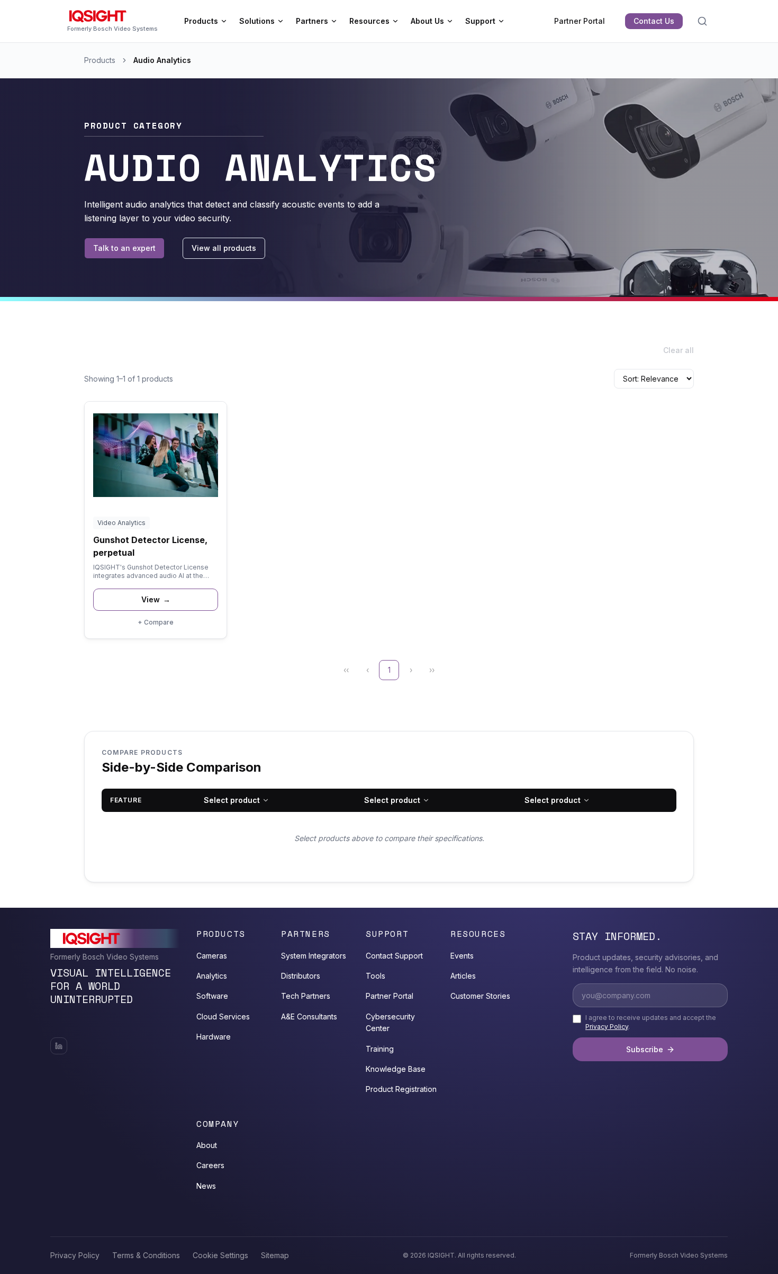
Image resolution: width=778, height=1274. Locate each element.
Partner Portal (579, 20)
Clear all (678, 350)
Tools (375, 975)
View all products (224, 247)
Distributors (300, 975)
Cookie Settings (220, 1255)
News (206, 1185)
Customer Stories (480, 995)
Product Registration (401, 1089)
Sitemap (275, 1255)
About (206, 1145)
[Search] (702, 21)
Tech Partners (305, 995)
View (155, 599)
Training (380, 1048)
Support (480, 20)
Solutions (257, 20)
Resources (369, 20)
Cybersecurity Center (390, 1022)
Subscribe (644, 1049)
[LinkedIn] (58, 1045)
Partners (312, 20)
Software (212, 995)
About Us (427, 20)
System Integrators (313, 955)
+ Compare (156, 622)
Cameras (211, 955)
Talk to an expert (124, 247)
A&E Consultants (309, 1016)
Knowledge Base (396, 1068)
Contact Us (654, 20)
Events (462, 955)
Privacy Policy (606, 1027)
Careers (210, 1165)
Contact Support (394, 955)
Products (201, 20)
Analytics (211, 975)
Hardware (213, 1036)
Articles (463, 975)
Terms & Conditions (146, 1255)
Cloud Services (223, 1016)
